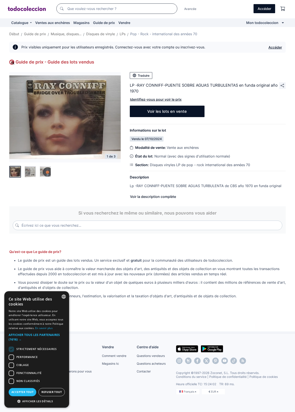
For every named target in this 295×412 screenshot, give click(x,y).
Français (189, 391)
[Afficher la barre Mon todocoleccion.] (282, 22)
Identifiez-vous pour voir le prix (156, 99)
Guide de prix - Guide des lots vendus (55, 62)
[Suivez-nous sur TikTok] (233, 361)
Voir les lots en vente (167, 111)
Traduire (143, 75)
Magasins (81, 23)
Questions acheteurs (151, 363)
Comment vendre (114, 356)
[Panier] (282, 8)
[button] (37, 337)
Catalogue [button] (20, 23)
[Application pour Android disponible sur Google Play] (212, 348)
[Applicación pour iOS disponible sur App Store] (187, 348)
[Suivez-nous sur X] (206, 361)
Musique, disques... (66, 34)
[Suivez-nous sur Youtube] (224, 361)
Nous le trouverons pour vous (71, 371)
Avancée (190, 9)
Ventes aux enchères (52, 23)
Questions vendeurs (151, 356)
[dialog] (36, 349)
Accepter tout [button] (22, 392)
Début (14, 34)
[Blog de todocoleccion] (242, 361)
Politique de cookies (263, 377)
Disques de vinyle (100, 34)
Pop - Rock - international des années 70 (163, 34)
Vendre (124, 23)
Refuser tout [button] (51, 392)
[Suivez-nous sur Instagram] (179, 361)
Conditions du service (191, 377)
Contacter (144, 371)
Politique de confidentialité (228, 377)
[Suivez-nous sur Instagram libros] (188, 361)
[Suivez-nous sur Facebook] (197, 361)
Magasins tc (110, 363)
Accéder (275, 47)
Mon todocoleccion (262, 23)
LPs (122, 34)
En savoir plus (44, 328)
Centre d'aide (148, 347)
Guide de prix (104, 23)
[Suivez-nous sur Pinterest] (215, 361)
